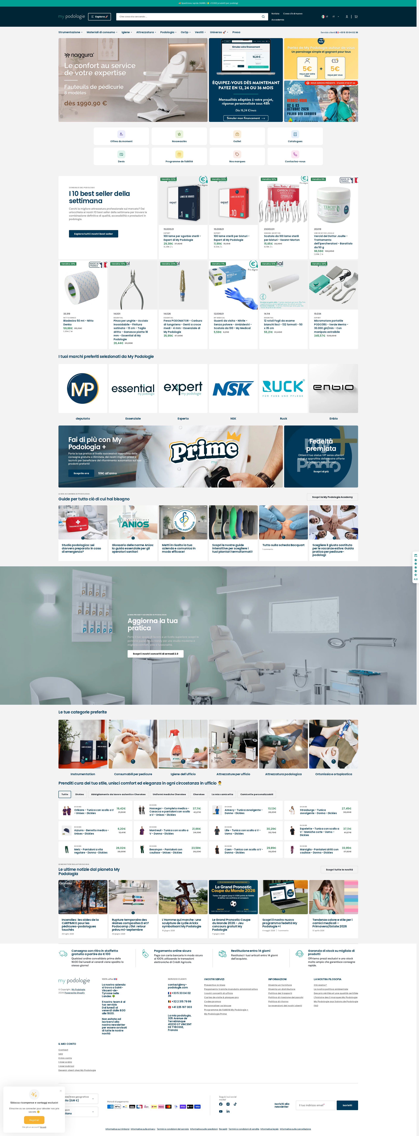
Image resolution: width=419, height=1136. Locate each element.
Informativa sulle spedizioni (204, 1129)
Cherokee (198, 794)
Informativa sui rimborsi (117, 1129)
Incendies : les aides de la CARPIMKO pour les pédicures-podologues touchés (80, 924)
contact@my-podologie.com (178, 986)
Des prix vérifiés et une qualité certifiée (336, 993)
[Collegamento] (133, 80)
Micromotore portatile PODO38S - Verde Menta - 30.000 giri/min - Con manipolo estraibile (331, 326)
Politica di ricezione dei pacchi (285, 997)
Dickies (79, 794)
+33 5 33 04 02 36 (179, 994)
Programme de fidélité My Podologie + (226, 1009)
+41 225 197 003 (182, 1007)
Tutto (64, 794)
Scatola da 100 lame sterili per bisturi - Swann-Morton (282, 238)
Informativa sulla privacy (143, 1129)
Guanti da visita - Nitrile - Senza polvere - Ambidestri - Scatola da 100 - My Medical (233, 324)
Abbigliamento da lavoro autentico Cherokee (118, 794)
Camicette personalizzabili (256, 794)
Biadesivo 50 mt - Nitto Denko (78, 322)
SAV (60, 1054)
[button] (355, 16)
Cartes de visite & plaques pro (221, 997)
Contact (63, 1050)
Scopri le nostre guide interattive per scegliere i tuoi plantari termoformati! (232, 548)
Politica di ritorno (278, 1001)
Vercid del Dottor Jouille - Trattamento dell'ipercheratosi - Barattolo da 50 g (333, 241)
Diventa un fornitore (280, 985)
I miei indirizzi (66, 1066)
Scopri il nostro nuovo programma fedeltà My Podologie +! (279, 923)
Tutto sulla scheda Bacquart (283, 545)
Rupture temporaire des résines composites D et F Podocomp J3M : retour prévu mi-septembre (130, 924)
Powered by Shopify (75, 992)
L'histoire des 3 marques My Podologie (335, 997)
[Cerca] (264, 16)
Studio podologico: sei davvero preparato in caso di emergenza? (81, 548)
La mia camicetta (222, 794)
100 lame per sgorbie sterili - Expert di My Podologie (182, 238)
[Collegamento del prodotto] (183, 217)
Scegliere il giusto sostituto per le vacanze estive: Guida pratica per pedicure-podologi (333, 550)
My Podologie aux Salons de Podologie (336, 1001)
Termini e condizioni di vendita (244, 1129)
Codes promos (212, 1001)
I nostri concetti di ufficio (218, 993)
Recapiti (223, 1129)
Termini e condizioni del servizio (173, 1129)
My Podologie (78, 989)
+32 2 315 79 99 (181, 1001)
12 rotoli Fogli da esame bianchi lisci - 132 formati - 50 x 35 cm (283, 324)
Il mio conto (65, 1058)
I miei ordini (65, 1062)
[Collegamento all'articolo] (82, 533)
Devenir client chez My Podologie (77, 1070)
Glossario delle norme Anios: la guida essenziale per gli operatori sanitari (133, 548)
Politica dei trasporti (280, 993)
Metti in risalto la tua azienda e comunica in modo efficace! (178, 548)
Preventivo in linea (214, 985)
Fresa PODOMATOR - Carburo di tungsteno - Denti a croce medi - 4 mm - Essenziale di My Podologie (183, 326)
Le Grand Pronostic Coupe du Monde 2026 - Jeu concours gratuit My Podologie (231, 924)
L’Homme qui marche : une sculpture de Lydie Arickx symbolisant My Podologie (181, 923)
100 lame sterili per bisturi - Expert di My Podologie (231, 238)
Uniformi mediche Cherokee (169, 794)
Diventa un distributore (281, 989)
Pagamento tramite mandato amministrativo (231, 989)
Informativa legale (269, 1129)
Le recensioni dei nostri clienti (285, 1005)
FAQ (316, 1005)
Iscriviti (347, 1105)
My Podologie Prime (215, 1013)
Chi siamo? (320, 985)
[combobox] (192, 16)
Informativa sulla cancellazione (295, 1129)
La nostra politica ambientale (331, 989)
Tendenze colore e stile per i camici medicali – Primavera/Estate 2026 (332, 923)
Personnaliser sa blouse (217, 1005)
